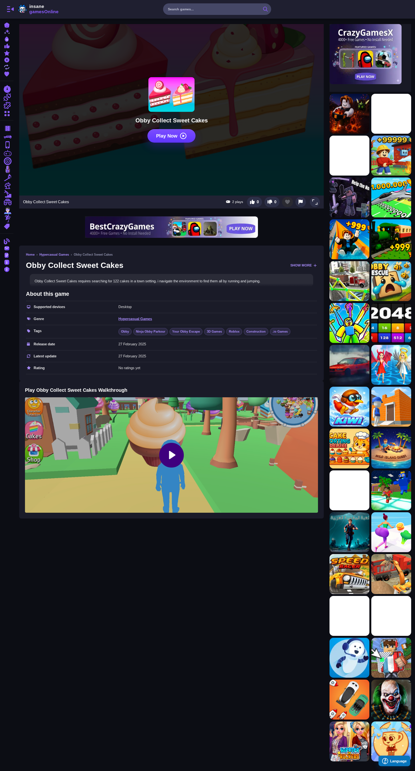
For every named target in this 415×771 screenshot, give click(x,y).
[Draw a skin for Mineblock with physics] (391, 658)
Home (30, 254)
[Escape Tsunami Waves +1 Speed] (349, 574)
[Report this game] (300, 202)
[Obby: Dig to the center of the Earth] (349, 114)
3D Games (214, 331)
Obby (125, 331)
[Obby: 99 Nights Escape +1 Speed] (349, 365)
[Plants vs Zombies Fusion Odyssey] (391, 616)
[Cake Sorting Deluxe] (349, 448)
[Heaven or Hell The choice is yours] (391, 365)
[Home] (6, 24)
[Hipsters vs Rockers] (349, 741)
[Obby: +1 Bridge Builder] (349, 281)
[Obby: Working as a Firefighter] (391, 156)
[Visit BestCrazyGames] (171, 227)
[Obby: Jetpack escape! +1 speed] (391, 114)
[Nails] (6, 169)
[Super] (6, 210)
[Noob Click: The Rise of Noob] (349, 197)
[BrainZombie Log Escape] (349, 490)
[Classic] (6, 137)
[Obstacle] (6, 218)
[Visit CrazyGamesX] (370, 54)
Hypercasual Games (54, 254)
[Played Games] (6, 59)
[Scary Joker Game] (391, 700)
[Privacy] (6, 268)
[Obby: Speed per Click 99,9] (349, 323)
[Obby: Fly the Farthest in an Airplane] (391, 197)
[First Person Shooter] (6, 161)
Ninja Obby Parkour (150, 331)
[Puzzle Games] (6, 105)
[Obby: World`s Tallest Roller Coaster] (349, 156)
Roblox (234, 331)
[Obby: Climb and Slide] (349, 239)
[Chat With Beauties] (349, 658)
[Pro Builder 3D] (391, 407)
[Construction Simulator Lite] (391, 574)
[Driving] (6, 128)
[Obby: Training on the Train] (391, 239)
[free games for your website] (6, 153)
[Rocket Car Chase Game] (349, 700)
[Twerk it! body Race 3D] (391, 532)
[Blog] (6, 240)
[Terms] (6, 254)
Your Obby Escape (186, 331)
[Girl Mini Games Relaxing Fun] (391, 741)
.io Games (280, 331)
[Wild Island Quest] (391, 448)
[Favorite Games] (6, 73)
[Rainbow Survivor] (391, 490)
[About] (6, 261)
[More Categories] (6, 112)
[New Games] (6, 31)
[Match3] (6, 177)
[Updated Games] (6, 66)
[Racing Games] (6, 89)
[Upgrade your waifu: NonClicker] (349, 616)
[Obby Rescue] (391, 281)
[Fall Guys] (6, 194)
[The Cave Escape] (349, 532)
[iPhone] (6, 145)
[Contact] (6, 247)
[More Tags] (6, 225)
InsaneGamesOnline (37, 9)
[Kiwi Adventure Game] (349, 407)
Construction (256, 331)
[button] (314, 202)
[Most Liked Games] (6, 45)
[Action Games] (6, 97)
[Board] (6, 186)
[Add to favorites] (287, 202)
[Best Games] (6, 38)
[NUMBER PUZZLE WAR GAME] (391, 323)
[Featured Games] (6, 52)
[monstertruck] (6, 202)
